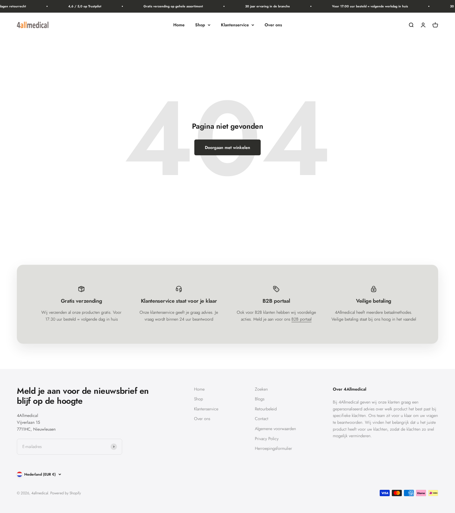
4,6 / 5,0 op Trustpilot (81, 6)
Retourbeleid (266, 409)
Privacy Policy (267, 439)
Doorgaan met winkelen (227, 148)
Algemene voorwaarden (275, 429)
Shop (200, 25)
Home (179, 25)
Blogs (259, 399)
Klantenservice (235, 25)
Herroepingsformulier (273, 448)
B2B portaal (301, 319)
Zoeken (261, 389)
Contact (261, 419)
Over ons (273, 25)
